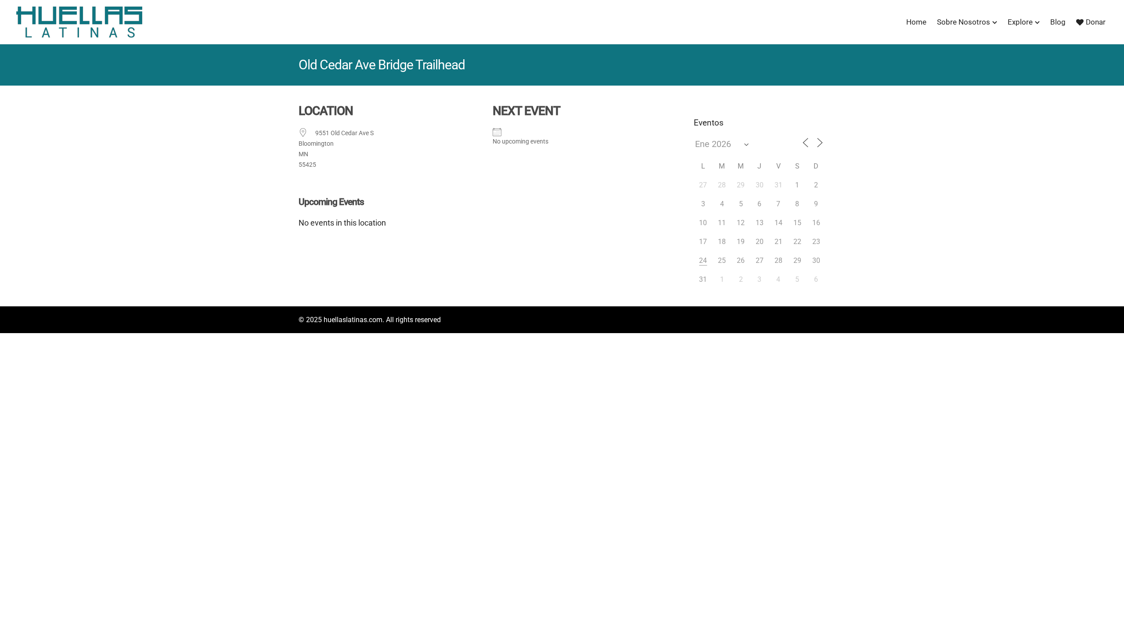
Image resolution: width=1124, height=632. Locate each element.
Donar (1096, 22)
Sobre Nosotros (963, 22)
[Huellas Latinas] (79, 22)
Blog (1058, 22)
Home (916, 22)
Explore (1020, 22)
